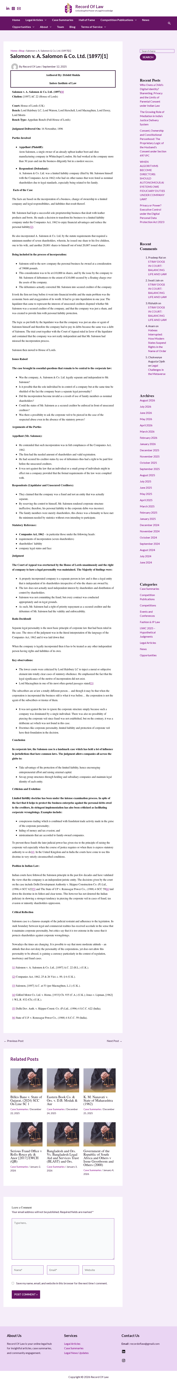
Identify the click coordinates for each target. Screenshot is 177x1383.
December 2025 (149, 450)
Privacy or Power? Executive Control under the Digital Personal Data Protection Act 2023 (152, 214)
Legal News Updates (76, 1352)
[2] (31, 227)
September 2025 (150, 468)
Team (60, 26)
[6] (107, 889)
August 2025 (147, 475)
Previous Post (14, 1040)
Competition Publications (116, 19)
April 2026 (146, 425)
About (44, 26)
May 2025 (146, 493)
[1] (62, 92)
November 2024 (150, 531)
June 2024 (146, 562)
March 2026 (147, 431)
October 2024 (148, 537)
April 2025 (146, 500)
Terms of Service (92, 26)
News (145, 19)
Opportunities (21, 26)
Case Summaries (62, 19)
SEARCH (148, 57)
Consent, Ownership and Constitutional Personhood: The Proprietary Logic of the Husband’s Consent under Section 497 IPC (153, 143)
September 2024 (150, 543)
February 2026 (148, 437)
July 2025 (145, 481)
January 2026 (148, 444)
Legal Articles (34, 19)
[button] (44, 19)
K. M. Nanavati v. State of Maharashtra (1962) (98, 1100)
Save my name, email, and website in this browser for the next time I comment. (61, 1283)
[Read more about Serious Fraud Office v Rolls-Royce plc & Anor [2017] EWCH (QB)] (26, 1134)
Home (16, 19)
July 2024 (145, 556)
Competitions (148, 605)
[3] (91, 683)
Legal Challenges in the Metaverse (156, 369)
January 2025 (148, 518)
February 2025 (148, 512)
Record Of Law (89, 6)
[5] (33, 889)
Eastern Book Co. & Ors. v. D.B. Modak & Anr (62, 1100)
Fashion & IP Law (150, 622)
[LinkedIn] (8, 8)
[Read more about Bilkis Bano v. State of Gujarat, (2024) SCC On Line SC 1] (26, 1080)
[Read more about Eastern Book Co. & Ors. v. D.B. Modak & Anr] (63, 1080)
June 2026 (146, 412)
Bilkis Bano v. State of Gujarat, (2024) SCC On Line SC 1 (26, 1100)
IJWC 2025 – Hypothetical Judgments (148, 632)
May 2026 (146, 419)
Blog (72, 26)
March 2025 (147, 506)
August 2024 (147, 550)
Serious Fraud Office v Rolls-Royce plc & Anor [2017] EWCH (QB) (26, 1156)
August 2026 (147, 400)
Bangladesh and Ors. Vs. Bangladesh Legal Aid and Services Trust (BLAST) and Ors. (63, 1156)
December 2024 (149, 525)
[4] (32, 852)
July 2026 (145, 406)
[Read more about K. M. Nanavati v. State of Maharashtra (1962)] (99, 1080)
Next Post (114, 1040)
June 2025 (146, 487)
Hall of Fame (87, 19)
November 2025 (150, 456)
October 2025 (148, 462)
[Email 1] (19, 8)
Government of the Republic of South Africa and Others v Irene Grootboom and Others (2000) (98, 1158)
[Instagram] (13, 8)
